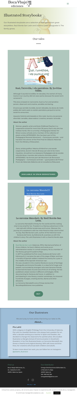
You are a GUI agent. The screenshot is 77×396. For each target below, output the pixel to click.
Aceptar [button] (57, 393)
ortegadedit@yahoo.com (49, 376)
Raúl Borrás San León (24, 245)
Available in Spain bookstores (38, 174)
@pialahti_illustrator (20, 352)
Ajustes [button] (48, 393)
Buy (38, 294)
